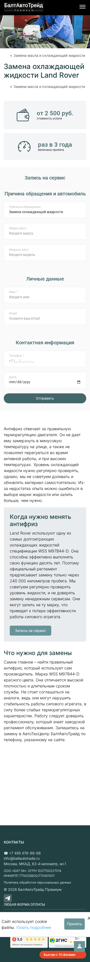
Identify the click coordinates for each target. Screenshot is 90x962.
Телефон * (16, 356)
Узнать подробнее (33, 927)
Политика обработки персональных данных (37, 882)
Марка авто (17, 228)
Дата (12, 377)
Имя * (13, 292)
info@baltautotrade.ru (22, 858)
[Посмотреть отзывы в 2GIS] (67, 941)
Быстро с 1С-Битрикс (60, 954)
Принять (74, 924)
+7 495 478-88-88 (25, 853)
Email (13, 313)
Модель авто (18, 249)
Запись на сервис (30, 630)
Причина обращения (24, 207)
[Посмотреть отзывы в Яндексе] (29, 941)
